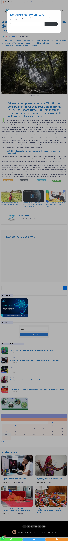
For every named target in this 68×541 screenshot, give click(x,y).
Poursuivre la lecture (16, 29)
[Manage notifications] (4, 536)
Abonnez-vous (51, 24)
